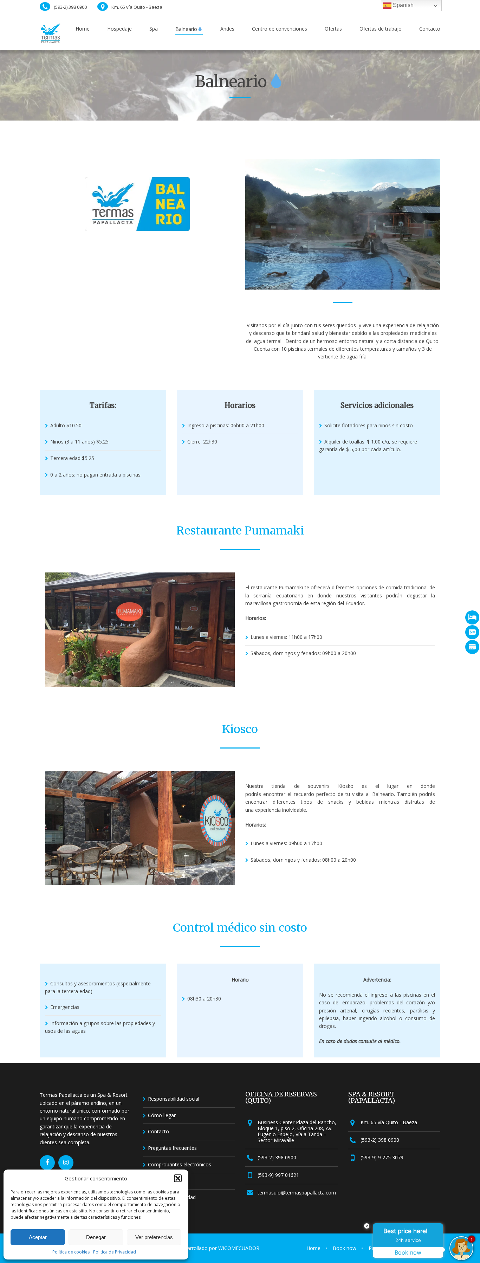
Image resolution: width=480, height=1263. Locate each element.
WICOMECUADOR (238, 1248)
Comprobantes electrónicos (179, 1164)
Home (313, 1248)
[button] (177, 1178)
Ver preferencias (154, 1237)
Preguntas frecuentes (172, 1148)
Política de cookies (71, 1252)
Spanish (402, 5)
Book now (344, 1248)
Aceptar (38, 1237)
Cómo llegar (162, 1115)
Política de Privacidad (114, 1252)
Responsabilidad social (173, 1098)
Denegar (96, 1237)
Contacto (158, 1131)
